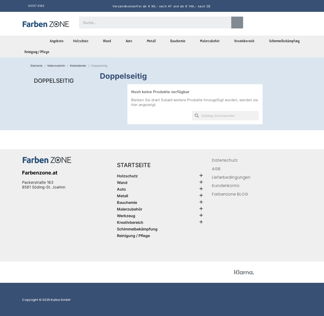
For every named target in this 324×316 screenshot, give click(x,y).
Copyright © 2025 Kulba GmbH (46, 300)
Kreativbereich (244, 41)
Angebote (56, 41)
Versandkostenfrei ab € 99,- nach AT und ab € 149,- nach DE (161, 6)
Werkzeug (126, 215)
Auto (129, 41)
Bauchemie (177, 41)
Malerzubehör (210, 41)
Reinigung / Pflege (36, 52)
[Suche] (237, 22)
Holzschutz (80, 41)
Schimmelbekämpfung (284, 41)
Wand (107, 41)
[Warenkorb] (295, 24)
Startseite (134, 165)
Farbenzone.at (39, 173)
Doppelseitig (54, 80)
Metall (151, 41)
